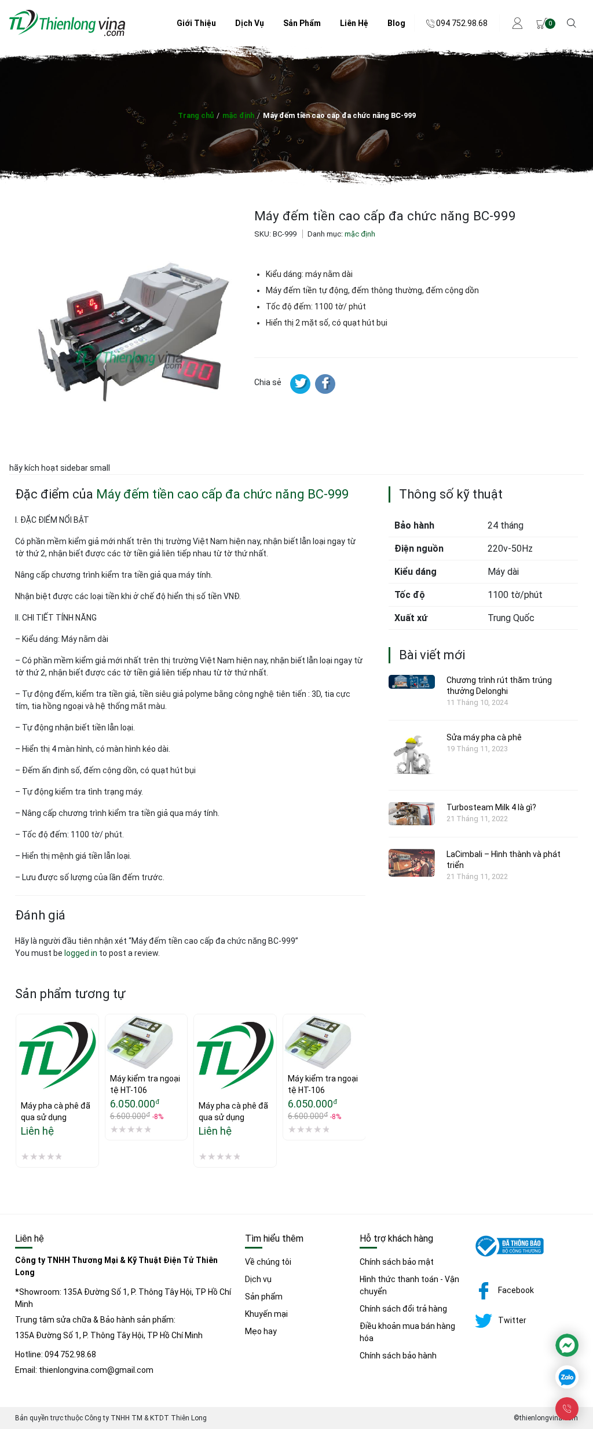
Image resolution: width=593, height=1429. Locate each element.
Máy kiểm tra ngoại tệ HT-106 (146, 1084)
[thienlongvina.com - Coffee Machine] (67, 33)
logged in (80, 953)
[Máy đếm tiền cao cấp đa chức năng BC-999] (325, 384)
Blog (396, 23)
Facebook (516, 1290)
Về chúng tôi (268, 1261)
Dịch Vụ (249, 23)
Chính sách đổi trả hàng (403, 1308)
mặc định (238, 115)
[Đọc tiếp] (24, 1053)
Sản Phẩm (302, 23)
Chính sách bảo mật (397, 1261)
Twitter (512, 1320)
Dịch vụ (258, 1279)
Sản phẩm (264, 1296)
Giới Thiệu (196, 23)
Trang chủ (196, 115)
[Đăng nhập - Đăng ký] (518, 23)
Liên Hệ (354, 23)
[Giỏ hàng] (542, 23)
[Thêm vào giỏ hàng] (114, 1026)
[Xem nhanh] (24, 1078)
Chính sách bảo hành (398, 1355)
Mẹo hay (261, 1331)
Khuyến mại (266, 1314)
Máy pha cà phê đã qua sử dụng (56, 1111)
